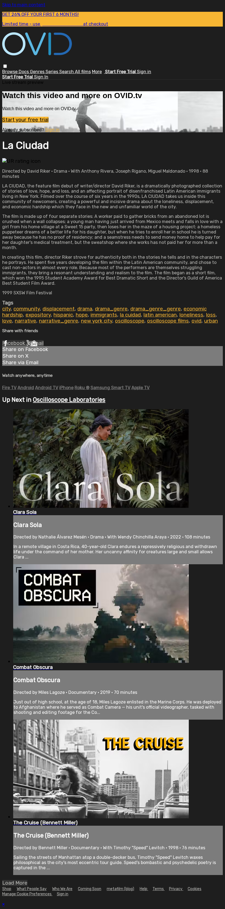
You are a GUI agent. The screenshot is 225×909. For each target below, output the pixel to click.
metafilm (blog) (120, 889)
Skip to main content (23, 4)
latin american (160, 315)
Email (37, 343)
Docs (24, 71)
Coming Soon (89, 889)
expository (38, 315)
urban (211, 321)
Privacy (176, 889)
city (6, 309)
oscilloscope (129, 321)
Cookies (194, 889)
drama (84, 309)
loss (211, 315)
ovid (196, 321)
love (7, 321)
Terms (159, 889)
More (97, 71)
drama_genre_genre (155, 309)
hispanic (63, 315)
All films (83, 71)
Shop (6, 889)
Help (144, 889)
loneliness (191, 315)
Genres (38, 71)
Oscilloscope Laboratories (69, 399)
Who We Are (62, 889)
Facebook (14, 343)
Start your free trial (25, 120)
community (26, 309)
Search (67, 71)
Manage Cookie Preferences (27, 894)
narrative (25, 321)
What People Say (32, 889)
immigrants (104, 315)
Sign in (144, 71)
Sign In (41, 76)
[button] (5, 66)
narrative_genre (58, 321)
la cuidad (130, 315)
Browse (10, 71)
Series (52, 71)
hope (82, 315)
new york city (96, 321)
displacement (59, 309)
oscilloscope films (168, 321)
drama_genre (111, 309)
